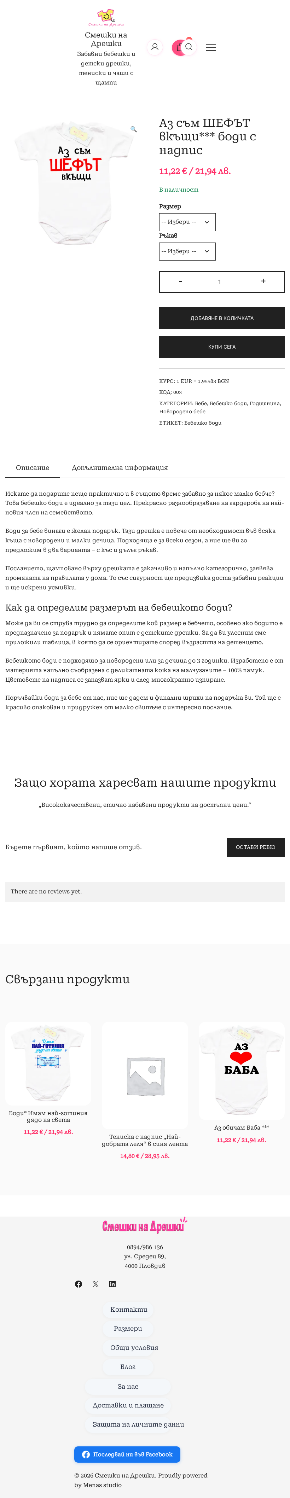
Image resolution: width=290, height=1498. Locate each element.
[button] (133, 129)
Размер (170, 206)
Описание (32, 467)
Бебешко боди (228, 403)
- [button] (180, 281)
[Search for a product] (189, 47)
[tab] (32, 468)
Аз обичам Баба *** (241, 1127)
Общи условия (131, 1347)
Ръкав (168, 235)
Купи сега (222, 347)
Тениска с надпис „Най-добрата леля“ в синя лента (145, 1140)
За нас (127, 1386)
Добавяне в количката (222, 318)
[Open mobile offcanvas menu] (211, 47)
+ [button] (263, 281)
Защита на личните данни (131, 1424)
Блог (127, 1366)
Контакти (128, 1309)
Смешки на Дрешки (106, 39)
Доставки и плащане (128, 1405)
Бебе (201, 403)
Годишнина (265, 403)
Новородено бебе (182, 411)
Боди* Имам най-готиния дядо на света (48, 1116)
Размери (128, 1328)
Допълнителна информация (120, 467)
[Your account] (155, 47)
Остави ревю (256, 847)
